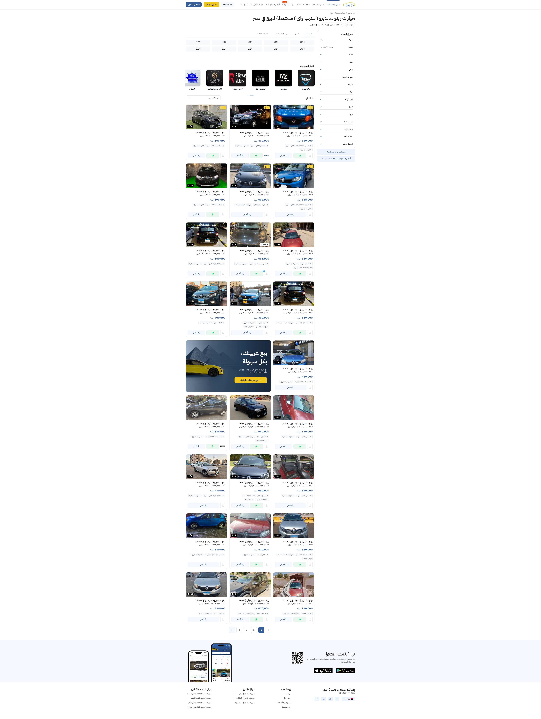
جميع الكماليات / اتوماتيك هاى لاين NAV (256, 326)
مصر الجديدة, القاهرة (260, 204)
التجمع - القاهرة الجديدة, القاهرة (300, 145)
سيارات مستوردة (303, 4)
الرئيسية (288, 693)
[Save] (276, 108)
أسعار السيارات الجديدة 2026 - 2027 (336, 158)
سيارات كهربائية (288, 4)
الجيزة (264, 322)
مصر (348, 699)
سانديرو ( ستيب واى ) (306, 150)
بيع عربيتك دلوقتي (249, 380)
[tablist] (250, 33)
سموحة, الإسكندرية (260, 263)
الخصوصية (286, 707)
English (226, 4)
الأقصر (264, 554)
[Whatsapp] (299, 155)
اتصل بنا (287, 698)
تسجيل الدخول (194, 4)
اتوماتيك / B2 (249, 499)
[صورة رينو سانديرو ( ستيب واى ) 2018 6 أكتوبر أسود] (250, 407)
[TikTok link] (330, 699)
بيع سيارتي (210, 4)
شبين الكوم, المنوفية (216, 554)
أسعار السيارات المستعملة (336, 151)
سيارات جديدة (318, 4)
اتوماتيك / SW (307, 558)
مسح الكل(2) (314, 24)
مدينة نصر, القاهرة (261, 145)
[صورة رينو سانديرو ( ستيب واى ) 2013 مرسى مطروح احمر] (293, 584)
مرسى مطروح (305, 613)
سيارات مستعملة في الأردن (201, 698)
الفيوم (220, 322)
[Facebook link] (337, 699)
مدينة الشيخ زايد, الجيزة (215, 263)
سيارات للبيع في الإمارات (245, 698)
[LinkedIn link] (323, 699)
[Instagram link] (317, 699)
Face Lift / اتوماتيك (262, 440)
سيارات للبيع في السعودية (245, 702)
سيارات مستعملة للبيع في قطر (200, 702)
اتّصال (282, 155)
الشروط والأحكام (284, 702)
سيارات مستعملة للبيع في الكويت (198, 693)
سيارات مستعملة (333, 4)
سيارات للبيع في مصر (247, 693)
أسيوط (220, 613)
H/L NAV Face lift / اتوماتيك (303, 268)
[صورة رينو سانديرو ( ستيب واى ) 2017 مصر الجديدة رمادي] (206, 407)
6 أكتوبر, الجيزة (261, 436)
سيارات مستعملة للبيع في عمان (199, 707)
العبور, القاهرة (305, 436)
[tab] (308, 33)
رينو (287, 145)
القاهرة (307, 263)
